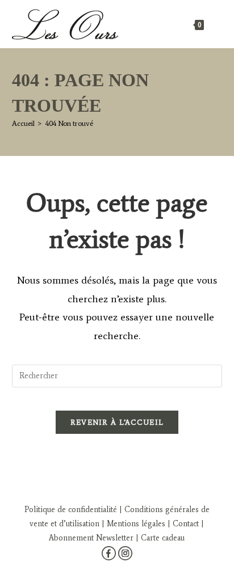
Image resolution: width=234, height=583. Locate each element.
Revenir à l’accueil (117, 422)
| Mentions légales (132, 524)
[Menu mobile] (215, 24)
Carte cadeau (163, 538)
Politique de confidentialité (70, 509)
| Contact (183, 524)
